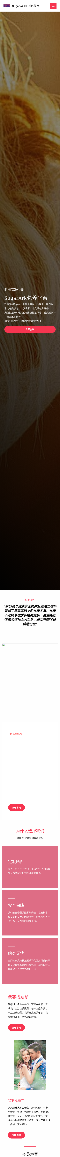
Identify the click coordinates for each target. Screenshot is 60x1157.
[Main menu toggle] (53, 6)
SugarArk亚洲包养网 (25, 6)
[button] (30, 329)
